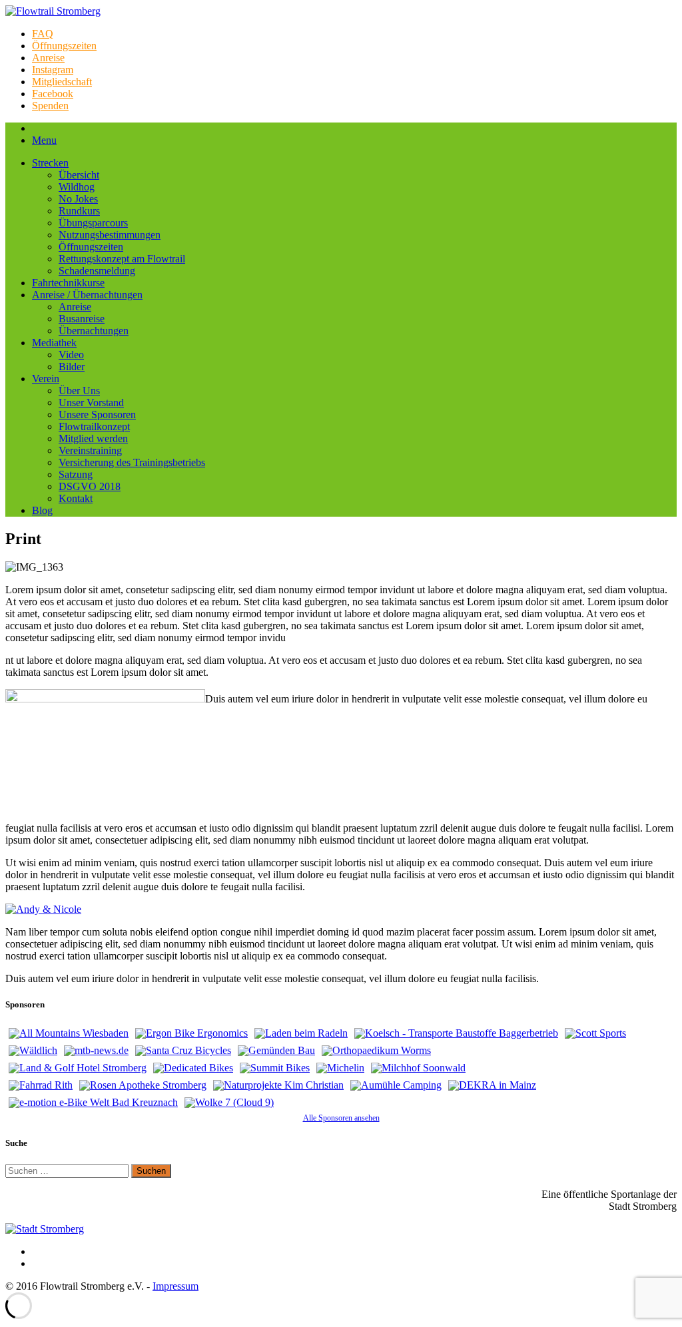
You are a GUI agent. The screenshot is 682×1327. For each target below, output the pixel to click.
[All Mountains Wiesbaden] (69, 1033)
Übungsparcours (93, 222)
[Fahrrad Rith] (41, 1085)
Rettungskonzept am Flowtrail (122, 258)
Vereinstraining (90, 450)
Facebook (52, 93)
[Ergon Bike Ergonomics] (191, 1033)
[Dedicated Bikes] (193, 1068)
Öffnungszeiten (64, 45)
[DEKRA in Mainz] (492, 1085)
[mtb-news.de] (96, 1050)
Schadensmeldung (97, 270)
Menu (44, 140)
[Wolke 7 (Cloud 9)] (229, 1102)
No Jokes (78, 198)
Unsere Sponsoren (97, 414)
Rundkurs (79, 210)
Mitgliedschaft (62, 81)
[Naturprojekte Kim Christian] (278, 1085)
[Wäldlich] (33, 1050)
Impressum (175, 1286)
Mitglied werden (93, 438)
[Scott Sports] (595, 1033)
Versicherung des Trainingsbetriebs (132, 462)
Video (71, 354)
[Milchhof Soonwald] (418, 1068)
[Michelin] (340, 1068)
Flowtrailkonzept (94, 426)
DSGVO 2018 (90, 486)
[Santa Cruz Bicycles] (183, 1050)
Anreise (48, 57)
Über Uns (79, 390)
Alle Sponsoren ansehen (341, 1118)
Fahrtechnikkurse (68, 282)
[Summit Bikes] (275, 1068)
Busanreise (82, 318)
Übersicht (79, 174)
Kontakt (76, 498)
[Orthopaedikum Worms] (376, 1050)
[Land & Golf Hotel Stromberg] (78, 1068)
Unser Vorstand (91, 402)
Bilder (72, 366)
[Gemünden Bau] (276, 1050)
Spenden (50, 105)
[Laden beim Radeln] (301, 1033)
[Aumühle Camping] (396, 1085)
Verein (45, 378)
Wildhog (77, 186)
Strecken (50, 162)
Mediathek (54, 342)
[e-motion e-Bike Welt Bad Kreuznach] (93, 1102)
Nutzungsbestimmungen (110, 234)
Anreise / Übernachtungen (87, 294)
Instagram (52, 69)
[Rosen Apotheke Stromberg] (142, 1085)
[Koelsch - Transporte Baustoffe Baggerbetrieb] (456, 1033)
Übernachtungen (94, 330)
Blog (42, 510)
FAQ (42, 33)
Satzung (76, 474)
